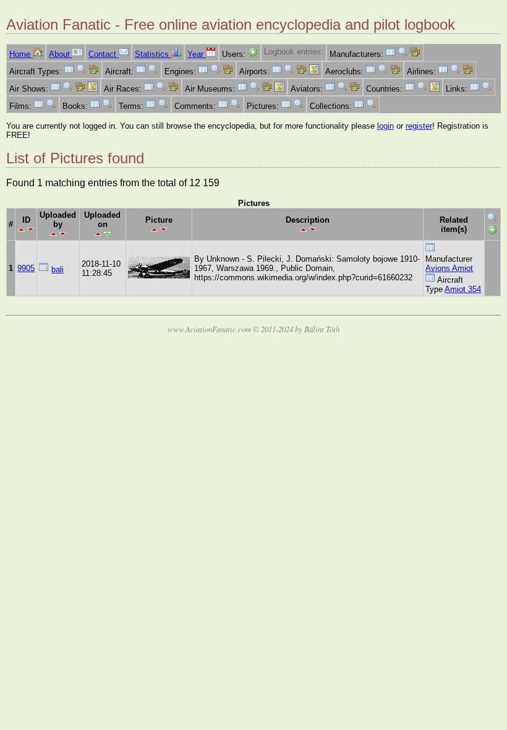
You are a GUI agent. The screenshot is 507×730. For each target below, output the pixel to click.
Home (21, 54)
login (385, 126)
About (60, 54)
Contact (103, 54)
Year (196, 54)
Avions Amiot (449, 268)
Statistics (153, 54)
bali (57, 269)
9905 (26, 268)
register (419, 126)
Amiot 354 (463, 289)
